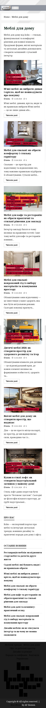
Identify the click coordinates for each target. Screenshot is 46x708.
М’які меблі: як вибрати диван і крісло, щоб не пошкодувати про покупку (23, 72)
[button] (15, 7)
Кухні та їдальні (13, 464)
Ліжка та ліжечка (14, 337)
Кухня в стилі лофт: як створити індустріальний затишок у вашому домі (23, 461)
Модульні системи (14, 341)
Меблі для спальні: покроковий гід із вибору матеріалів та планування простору (23, 263)
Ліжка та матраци (14, 270)
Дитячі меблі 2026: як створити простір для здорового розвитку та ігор (23, 331)
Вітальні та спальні (15, 140)
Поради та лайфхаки (15, 79)
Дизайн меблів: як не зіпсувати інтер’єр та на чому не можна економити (21, 631)
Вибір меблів (12, 198)
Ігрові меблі (26, 334)
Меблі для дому (13, 75)
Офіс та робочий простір (22, 648)
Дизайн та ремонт (28, 198)
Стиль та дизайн (14, 82)
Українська (22, 658)
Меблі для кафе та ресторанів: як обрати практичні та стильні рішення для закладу (23, 218)
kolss (8, 99)
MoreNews (16, 705)
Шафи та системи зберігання (19, 273)
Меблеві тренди (13, 143)
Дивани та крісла (14, 409)
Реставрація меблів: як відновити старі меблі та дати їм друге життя (23, 556)
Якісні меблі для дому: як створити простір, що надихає (23, 400)
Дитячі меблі (12, 334)
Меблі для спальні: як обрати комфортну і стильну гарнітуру (23, 134)
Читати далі (13, 115)
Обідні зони (28, 201)
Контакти (34, 655)
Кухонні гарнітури (14, 467)
